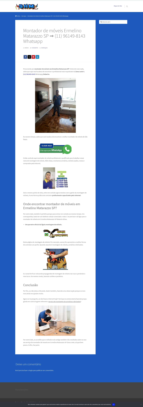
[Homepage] (26, 6)
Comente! (35, 48)
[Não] (141, 404)
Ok (113, 404)
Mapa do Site (118, 6)
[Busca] (125, 4)
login (31, 370)
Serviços (44, 48)
